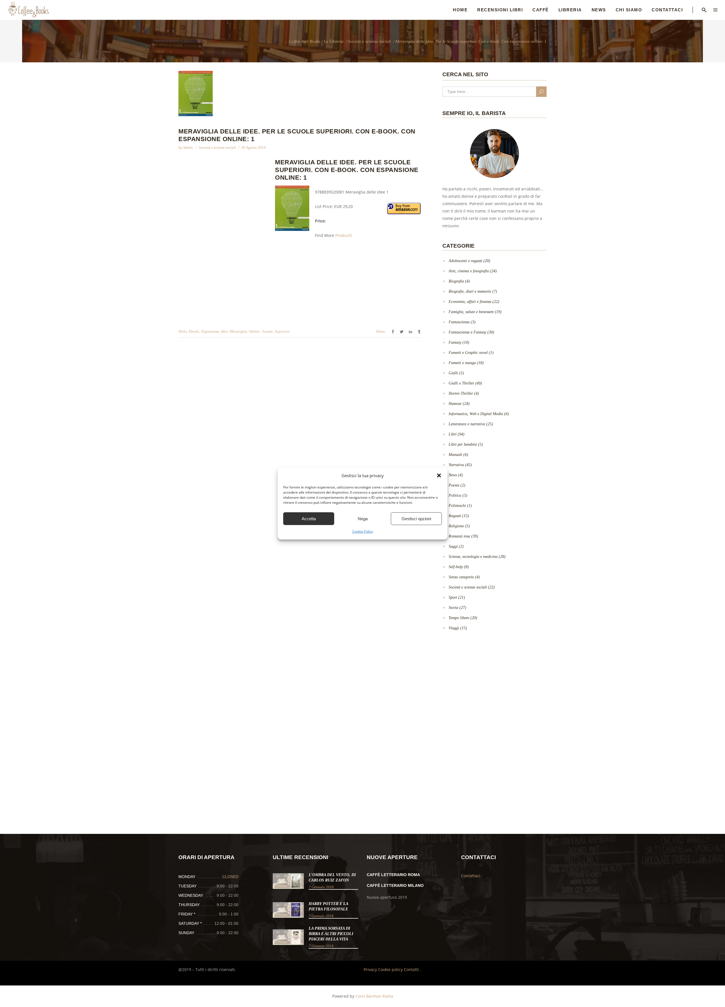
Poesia (454, 485)
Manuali (455, 454)
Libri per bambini (463, 444)
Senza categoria (461, 577)
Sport (453, 597)
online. (254, 331)
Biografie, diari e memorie (470, 291)
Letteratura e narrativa (467, 424)
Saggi (453, 546)
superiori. (282, 331)
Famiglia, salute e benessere (471, 312)
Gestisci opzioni (416, 518)
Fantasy (455, 342)
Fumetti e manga (462, 363)
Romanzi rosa (459, 536)
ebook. (194, 331)
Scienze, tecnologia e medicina (473, 557)
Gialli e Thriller (461, 383)
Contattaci (470, 875)
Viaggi (454, 628)
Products (343, 235)
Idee (224, 331)
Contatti (412, 969)
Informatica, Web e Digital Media (476, 414)
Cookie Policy (362, 531)
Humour (455, 403)
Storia (453, 608)
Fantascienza (459, 322)
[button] (439, 475)
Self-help (456, 567)
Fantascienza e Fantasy (467, 332)
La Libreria (334, 41)
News (453, 475)
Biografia (456, 281)
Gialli (453, 373)
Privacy (371, 969)
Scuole (267, 331)
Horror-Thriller (461, 393)
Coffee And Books (304, 41)
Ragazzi (455, 516)
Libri (453, 434)
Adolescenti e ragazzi (465, 261)
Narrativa (456, 465)
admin (188, 147)
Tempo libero (459, 618)
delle (182, 331)
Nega (363, 518)
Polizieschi (457, 506)
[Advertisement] (226, 199)
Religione (456, 526)
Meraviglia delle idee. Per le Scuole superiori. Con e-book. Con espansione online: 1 (347, 170)
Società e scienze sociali (369, 41)
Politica (455, 495)
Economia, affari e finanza (470, 301)
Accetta (309, 518)
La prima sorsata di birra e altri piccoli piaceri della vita (331, 933)
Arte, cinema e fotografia (469, 271)
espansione (210, 331)
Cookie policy (391, 969)
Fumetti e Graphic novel (468, 352)
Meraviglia (238, 331)
